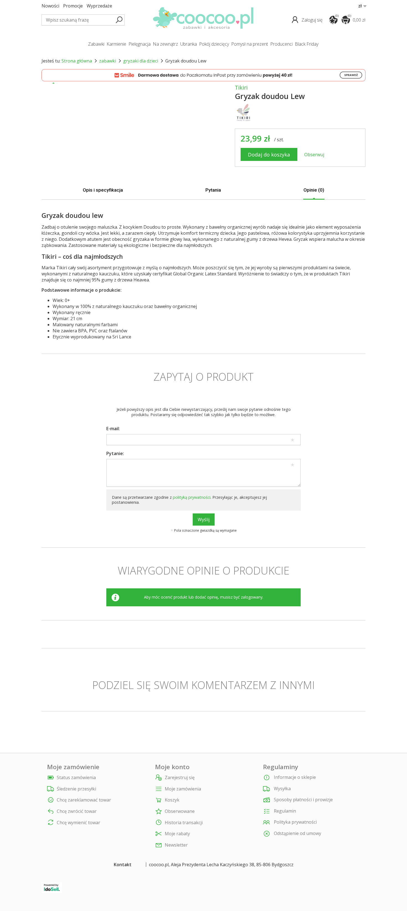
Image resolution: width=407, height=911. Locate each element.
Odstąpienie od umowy (297, 833)
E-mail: (113, 429)
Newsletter (176, 845)
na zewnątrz (165, 44)
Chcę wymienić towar (78, 822)
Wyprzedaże (99, 6)
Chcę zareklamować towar (84, 800)
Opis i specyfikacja (103, 190)
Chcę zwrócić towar (77, 811)
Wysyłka (282, 788)
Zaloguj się (313, 20)
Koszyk (172, 800)
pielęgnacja (139, 44)
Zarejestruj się (180, 777)
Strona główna (76, 61)
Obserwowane (180, 811)
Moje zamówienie (73, 767)
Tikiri (241, 87)
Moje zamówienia (183, 789)
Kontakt (123, 865)
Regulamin (284, 811)
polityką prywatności (191, 497)
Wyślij (204, 519)
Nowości (50, 6)
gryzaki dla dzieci (140, 61)
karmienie (116, 44)
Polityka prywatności (295, 822)
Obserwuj (314, 155)
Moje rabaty (177, 833)
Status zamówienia (76, 777)
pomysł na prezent (249, 44)
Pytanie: (115, 453)
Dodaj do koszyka (269, 154)
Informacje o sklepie (294, 777)
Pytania (213, 190)
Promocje (73, 6)
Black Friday (306, 44)
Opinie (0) (313, 190)
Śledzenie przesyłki (76, 789)
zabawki (96, 44)
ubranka (188, 44)
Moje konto (172, 767)
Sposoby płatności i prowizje (303, 800)
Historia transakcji (184, 822)
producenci (281, 44)
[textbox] (83, 19)
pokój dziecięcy (214, 44)
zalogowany (251, 597)
